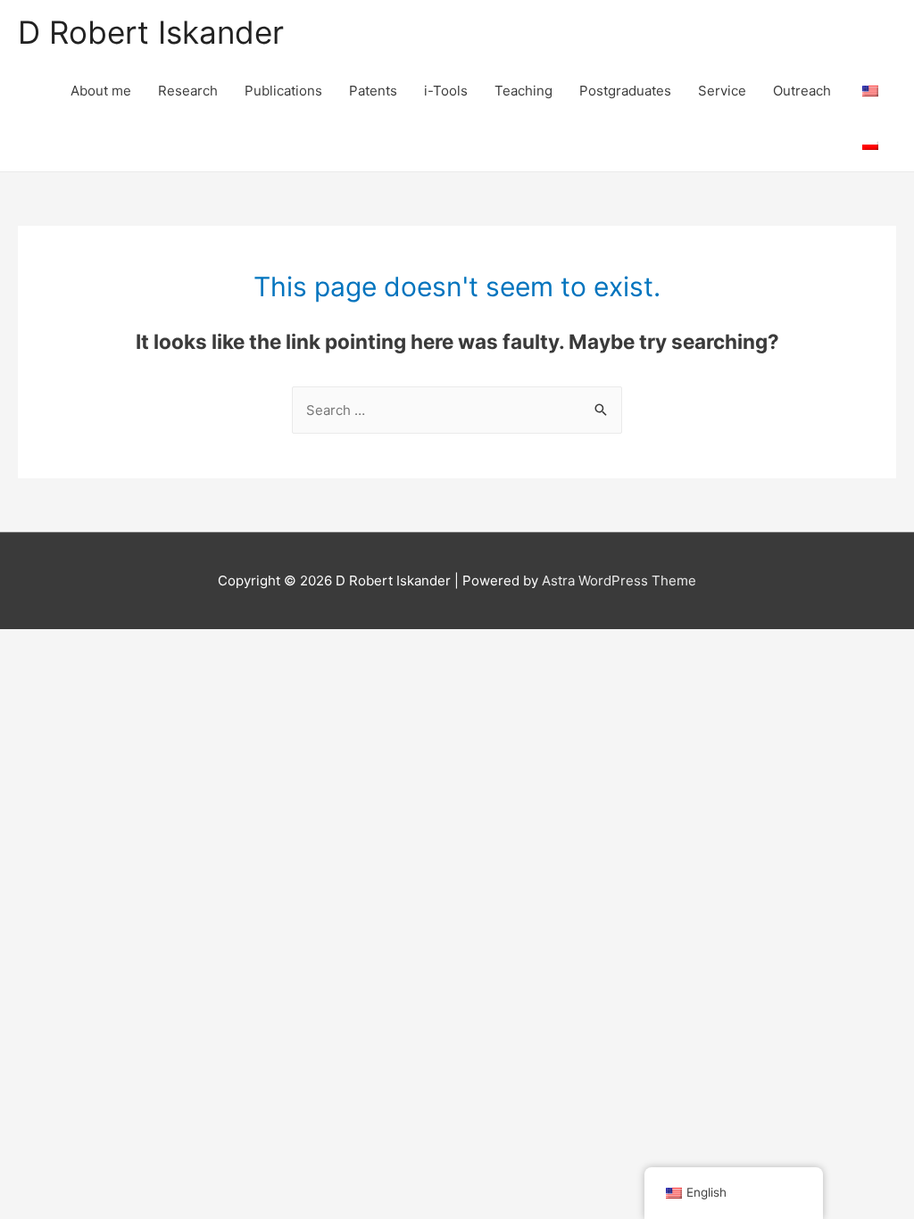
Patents (373, 90)
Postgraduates (625, 90)
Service (722, 90)
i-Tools (446, 90)
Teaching (523, 90)
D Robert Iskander (151, 32)
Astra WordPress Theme (619, 580)
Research (188, 90)
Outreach (802, 90)
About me (101, 90)
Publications (283, 90)
